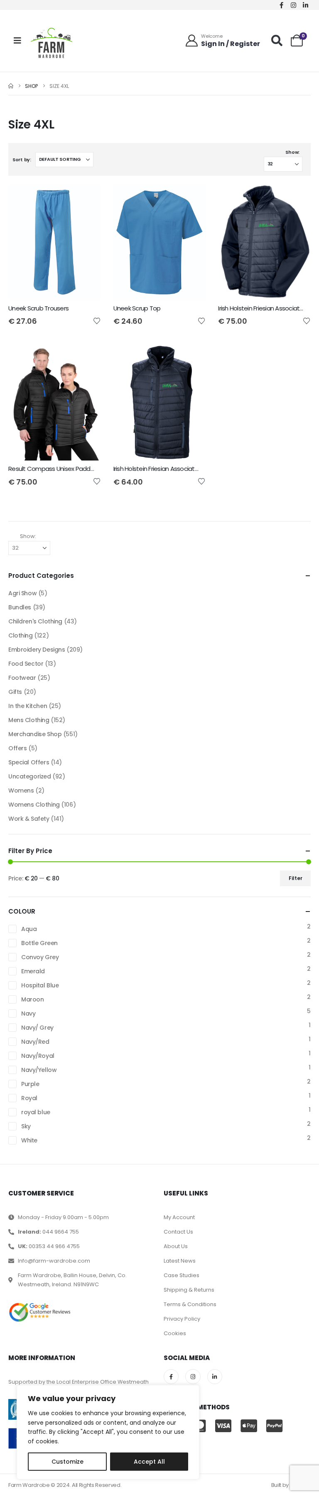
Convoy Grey (40, 957)
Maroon (32, 999)
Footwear (22, 678)
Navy (28, 1013)
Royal (29, 1098)
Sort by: (21, 159)
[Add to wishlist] (96, 320)
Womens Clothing (34, 804)
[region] (108, 1432)
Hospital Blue (40, 985)
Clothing (20, 635)
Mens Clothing (28, 720)
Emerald (33, 971)
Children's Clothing (35, 621)
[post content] (54, 242)
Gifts (15, 692)
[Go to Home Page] (10, 86)
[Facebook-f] (282, 5)
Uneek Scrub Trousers (38, 308)
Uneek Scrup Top (137, 308)
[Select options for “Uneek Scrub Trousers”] (87, 197)
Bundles (19, 607)
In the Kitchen (27, 706)
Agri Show (22, 593)
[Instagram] (294, 5)
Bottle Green (39, 943)
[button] (277, 40)
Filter (295, 878)
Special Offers (28, 762)
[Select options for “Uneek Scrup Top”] (191, 197)
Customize (67, 1461)
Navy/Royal (37, 1056)
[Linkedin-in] (306, 5)
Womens (21, 790)
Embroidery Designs (36, 649)
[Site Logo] (51, 43)
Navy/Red (35, 1042)
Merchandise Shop (34, 734)
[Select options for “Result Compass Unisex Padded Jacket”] (87, 358)
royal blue (35, 1112)
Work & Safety (28, 819)
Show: (292, 152)
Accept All (149, 1461)
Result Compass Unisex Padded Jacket (63, 468)
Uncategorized (29, 776)
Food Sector (25, 664)
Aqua (29, 929)
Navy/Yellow (38, 1070)
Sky (26, 1126)
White (29, 1140)
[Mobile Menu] (17, 41)
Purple (30, 1084)
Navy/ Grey (37, 1027)
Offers (17, 748)
